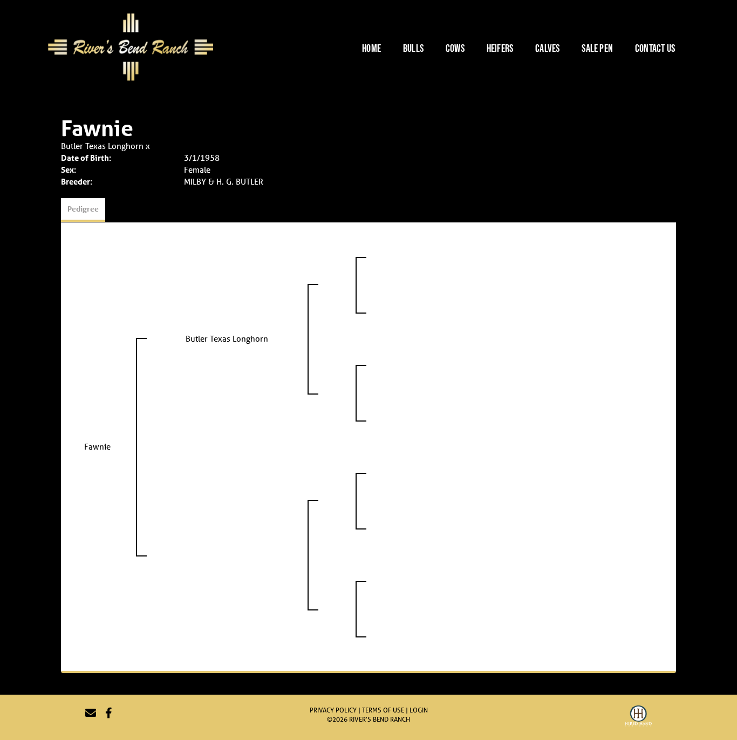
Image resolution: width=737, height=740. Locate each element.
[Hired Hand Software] (638, 717)
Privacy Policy (333, 710)
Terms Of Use (383, 710)
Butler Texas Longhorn (102, 145)
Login (419, 710)
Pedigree (83, 208)
